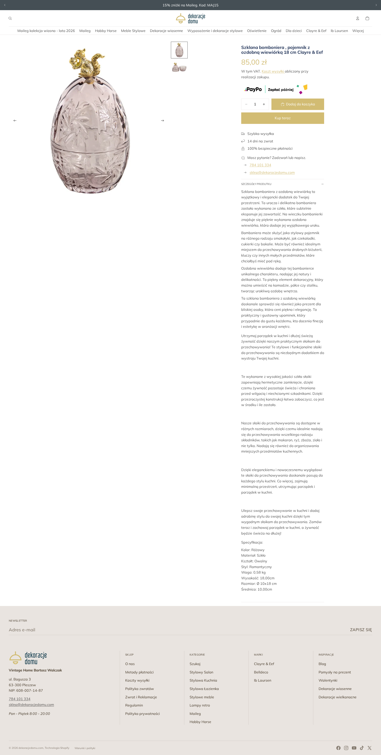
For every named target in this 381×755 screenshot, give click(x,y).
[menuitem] (358, 30)
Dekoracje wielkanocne (338, 697)
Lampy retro (200, 705)
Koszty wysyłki (137, 680)
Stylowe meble (202, 697)
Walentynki (328, 680)
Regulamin (134, 705)
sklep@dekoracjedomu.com (272, 172)
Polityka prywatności (142, 713)
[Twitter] (369, 748)
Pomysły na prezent (335, 672)
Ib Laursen (262, 680)
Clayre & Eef (264, 664)
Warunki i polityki (85, 748)
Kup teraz (283, 118)
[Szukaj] (10, 18)
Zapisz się (361, 629)
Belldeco (261, 672)
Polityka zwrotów (139, 688)
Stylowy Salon (201, 672)
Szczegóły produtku (256, 184)
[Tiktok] (361, 748)
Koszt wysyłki (273, 71)
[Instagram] (346, 748)
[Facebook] (338, 748)
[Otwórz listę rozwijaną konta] (357, 18)
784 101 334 (260, 165)
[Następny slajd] (376, 5)
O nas (130, 664)
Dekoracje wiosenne (335, 688)
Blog (322, 664)
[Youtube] (354, 748)
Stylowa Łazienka (204, 688)
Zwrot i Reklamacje (141, 697)
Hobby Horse (200, 722)
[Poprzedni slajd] (5, 5)
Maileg (195, 713)
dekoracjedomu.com (31, 747)
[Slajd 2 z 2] (179, 68)
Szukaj (195, 664)
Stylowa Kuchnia (203, 680)
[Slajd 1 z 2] (179, 50)
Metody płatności (139, 672)
